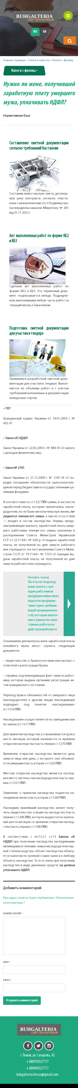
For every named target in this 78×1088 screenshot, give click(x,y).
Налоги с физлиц (62, 60)
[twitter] (38, 1045)
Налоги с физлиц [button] (23, 71)
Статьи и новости (39, 60)
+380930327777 (37, 1062)
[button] (69, 41)
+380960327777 (37, 1068)
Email (7, 980)
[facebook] (27, 1045)
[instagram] (49, 1045)
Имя (7, 962)
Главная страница (14, 60)
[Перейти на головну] (35, 17)
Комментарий (13, 913)
